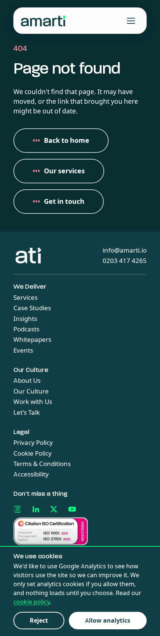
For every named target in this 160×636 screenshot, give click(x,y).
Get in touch (64, 201)
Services (25, 297)
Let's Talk (26, 412)
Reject (39, 620)
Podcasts (26, 329)
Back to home (66, 140)
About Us (27, 380)
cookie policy (31, 602)
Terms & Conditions (42, 464)
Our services (64, 171)
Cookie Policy (32, 453)
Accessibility (31, 474)
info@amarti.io (125, 250)
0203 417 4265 (125, 260)
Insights (25, 318)
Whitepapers (32, 339)
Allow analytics (107, 620)
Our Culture (31, 391)
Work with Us (32, 401)
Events (23, 350)
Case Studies (32, 308)
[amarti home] (43, 20)
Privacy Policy (33, 442)
